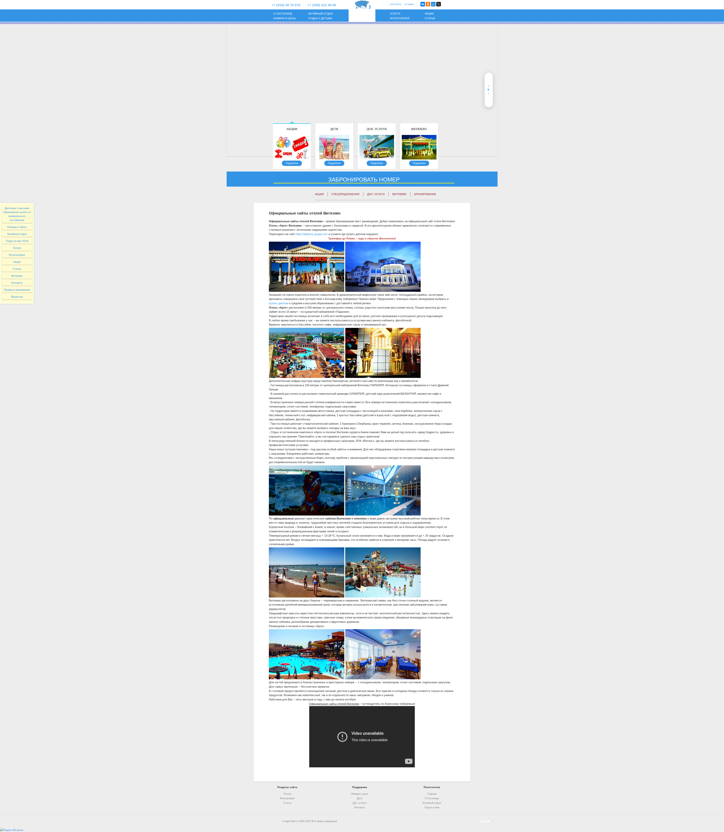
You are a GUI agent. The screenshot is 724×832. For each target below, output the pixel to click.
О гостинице (282, 13)
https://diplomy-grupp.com (312, 234)
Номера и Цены (17, 226)
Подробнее (292, 163)
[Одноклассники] (428, 4)
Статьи (430, 18)
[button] (489, 78)
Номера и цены (284, 18)
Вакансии (17, 296)
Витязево (419, 129)
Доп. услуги (377, 129)
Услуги (395, 13)
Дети (334, 129)
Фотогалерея (399, 18)
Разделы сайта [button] (287, 787)
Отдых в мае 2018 (17, 240)
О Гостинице (432, 798)
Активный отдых (320, 13)
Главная (431, 794)
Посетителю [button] (432, 787)
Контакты (17, 282)
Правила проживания (17, 289)
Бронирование (425, 194)
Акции (429, 13)
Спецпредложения (345, 194)
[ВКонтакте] (422, 4)
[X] (438, 4)
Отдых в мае (432, 807)
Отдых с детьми (320, 18)
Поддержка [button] (359, 787)
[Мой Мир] (433, 4)
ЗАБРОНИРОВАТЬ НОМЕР (364, 179)
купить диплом (278, 303)
